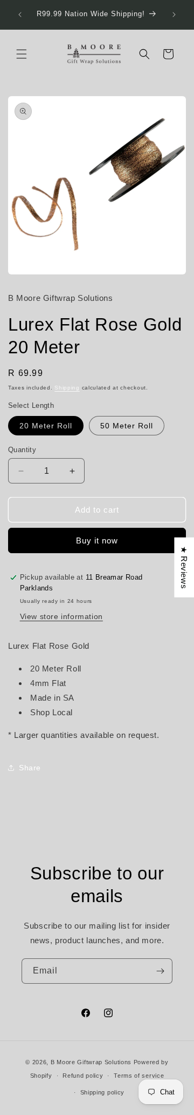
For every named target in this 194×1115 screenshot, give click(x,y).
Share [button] (30, 767)
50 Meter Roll (126, 425)
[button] (21, 54)
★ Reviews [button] (184, 567)
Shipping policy (102, 1092)
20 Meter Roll (45, 425)
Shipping (67, 388)
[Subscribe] (160, 971)
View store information (61, 616)
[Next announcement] (174, 14)
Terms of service (139, 1075)
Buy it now (97, 540)
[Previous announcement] (20, 14)
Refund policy (83, 1075)
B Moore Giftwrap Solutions (91, 1062)
